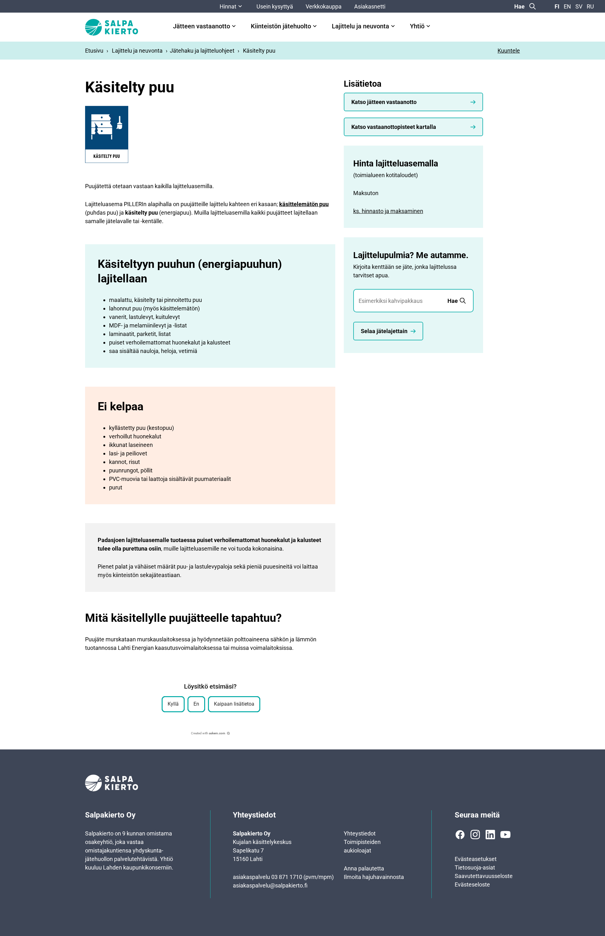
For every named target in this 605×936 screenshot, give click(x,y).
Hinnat (228, 6)
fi (557, 6)
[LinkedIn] (490, 834)
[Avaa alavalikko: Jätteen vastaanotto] (234, 26)
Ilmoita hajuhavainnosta (374, 877)
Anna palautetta (364, 868)
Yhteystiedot (360, 833)
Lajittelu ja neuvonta (360, 26)
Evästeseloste (472, 884)
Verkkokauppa (324, 6)
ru (590, 6)
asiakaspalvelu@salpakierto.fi (270, 885)
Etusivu (94, 50)
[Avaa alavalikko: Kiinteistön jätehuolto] (315, 26)
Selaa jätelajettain (384, 331)
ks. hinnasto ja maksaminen (388, 211)
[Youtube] (505, 834)
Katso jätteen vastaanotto (384, 102)
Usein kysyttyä (274, 6)
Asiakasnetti (369, 6)
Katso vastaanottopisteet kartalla (393, 127)
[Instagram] (475, 834)
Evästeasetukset (476, 859)
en (567, 6)
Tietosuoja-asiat (475, 867)
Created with (208, 733)
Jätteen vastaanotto (201, 26)
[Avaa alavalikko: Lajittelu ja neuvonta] (393, 26)
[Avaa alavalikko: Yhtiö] (428, 26)
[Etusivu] (111, 27)
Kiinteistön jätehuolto (281, 26)
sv (578, 6)
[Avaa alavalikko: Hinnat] (240, 6)
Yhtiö (417, 26)
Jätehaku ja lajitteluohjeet (202, 50)
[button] (173, 704)
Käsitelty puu (259, 50)
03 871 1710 (286, 877)
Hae (519, 6)
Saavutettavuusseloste (484, 876)
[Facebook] (460, 834)
